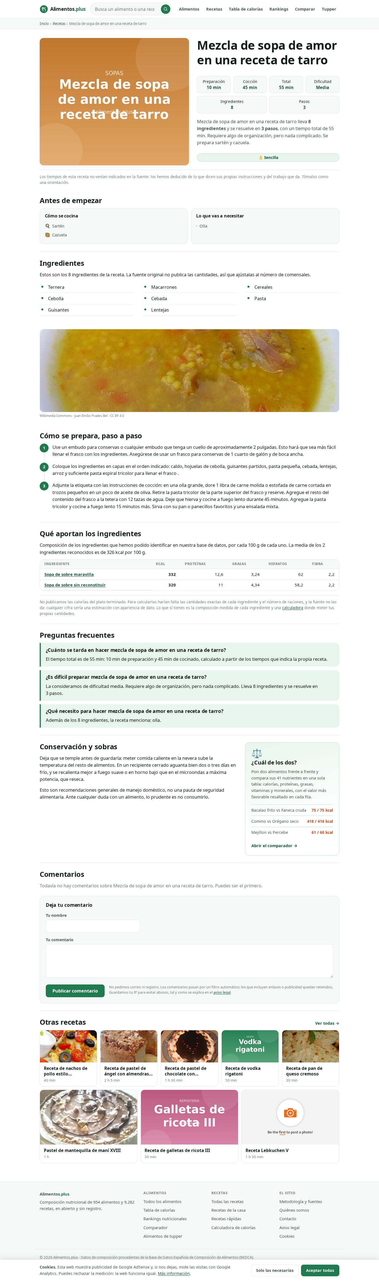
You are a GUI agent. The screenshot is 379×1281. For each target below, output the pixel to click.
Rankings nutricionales (165, 1218)
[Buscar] (165, 9)
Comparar (305, 9)
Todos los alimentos (162, 1201)
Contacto (287, 1218)
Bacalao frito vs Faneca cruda (292, 810)
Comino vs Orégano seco (292, 821)
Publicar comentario (75, 991)
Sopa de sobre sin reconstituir (75, 585)
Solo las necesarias (275, 1270)
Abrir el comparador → (274, 845)
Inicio (44, 23)
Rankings (278, 9)
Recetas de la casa (228, 1210)
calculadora (292, 607)
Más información (174, 1273)
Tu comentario (60, 939)
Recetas (214, 9)
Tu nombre (56, 915)
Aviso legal (289, 1227)
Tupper (329, 9)
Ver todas (324, 1023)
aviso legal (222, 992)
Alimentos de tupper (162, 1236)
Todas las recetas (227, 1201)
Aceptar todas (320, 1270)
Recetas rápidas (226, 1218)
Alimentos (189, 9)
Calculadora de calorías (233, 1227)
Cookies (286, 1236)
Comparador (155, 1227)
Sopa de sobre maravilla (69, 574)
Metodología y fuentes (300, 1201)
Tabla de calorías (246, 9)
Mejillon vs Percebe (292, 832)
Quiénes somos (294, 1210)
